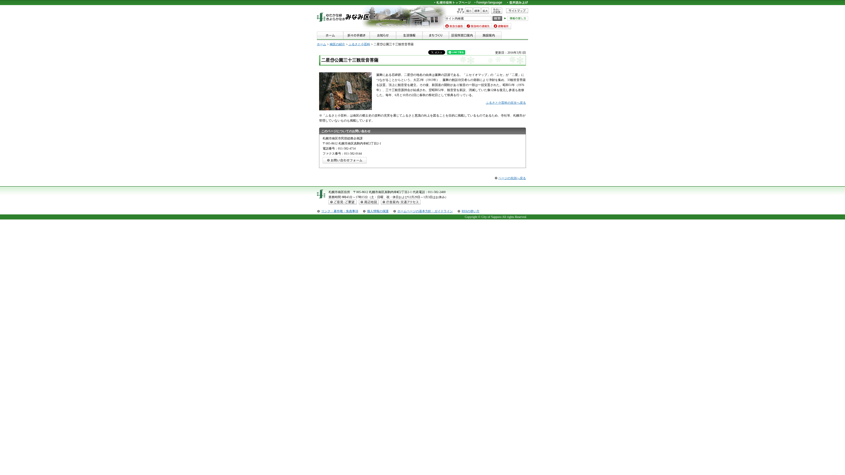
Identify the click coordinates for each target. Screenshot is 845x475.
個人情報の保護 (378, 211)
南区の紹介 (337, 44)
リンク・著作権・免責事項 (339, 211)
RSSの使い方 (470, 211)
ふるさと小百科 (359, 44)
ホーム (321, 44)
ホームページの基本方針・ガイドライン (425, 211)
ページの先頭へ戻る (512, 178)
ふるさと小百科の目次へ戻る (506, 102)
